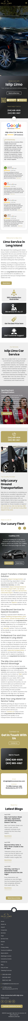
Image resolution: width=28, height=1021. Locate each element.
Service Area (4, 939)
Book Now (18, 413)
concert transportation (17, 618)
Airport (3, 927)
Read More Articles (14, 898)
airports (14, 602)
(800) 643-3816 (6, 980)
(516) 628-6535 (14, 110)
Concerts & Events (6, 959)
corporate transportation (15, 650)
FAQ (2, 944)
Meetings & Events (6, 956)
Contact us (10, 711)
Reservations (4, 953)
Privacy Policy (5, 947)
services (6, 628)
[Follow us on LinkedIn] (9, 1001)
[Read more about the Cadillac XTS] (14, 553)
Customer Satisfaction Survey (12, 1006)
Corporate (4, 930)
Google (15, 168)
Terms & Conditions (6, 950)
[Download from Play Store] (22, 100)
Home (2, 921)
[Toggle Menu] (26, 3)
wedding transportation (14, 616)
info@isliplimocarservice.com (14, 781)
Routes (3, 941)
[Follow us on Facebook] (2, 1001)
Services (3, 933)
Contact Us (14, 743)
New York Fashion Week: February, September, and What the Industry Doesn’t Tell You (13, 819)
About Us (3, 924)
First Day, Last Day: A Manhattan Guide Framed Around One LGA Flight (13, 871)
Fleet (2, 936)
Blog (2, 965)
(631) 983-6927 (14, 113)
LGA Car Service (17, 506)
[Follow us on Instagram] (13, 1001)
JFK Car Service (6, 506)
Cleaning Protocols (6, 970)
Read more (18, 178)
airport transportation (15, 579)
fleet (20, 674)
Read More (6, 283)
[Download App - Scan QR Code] (3, 100)
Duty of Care (4, 967)
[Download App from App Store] (12, 100)
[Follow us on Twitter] (6, 1001)
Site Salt (17, 1016)
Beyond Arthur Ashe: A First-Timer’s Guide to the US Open (13, 846)
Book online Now (14, 93)
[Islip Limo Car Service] (6, 3)
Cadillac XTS (14, 536)
